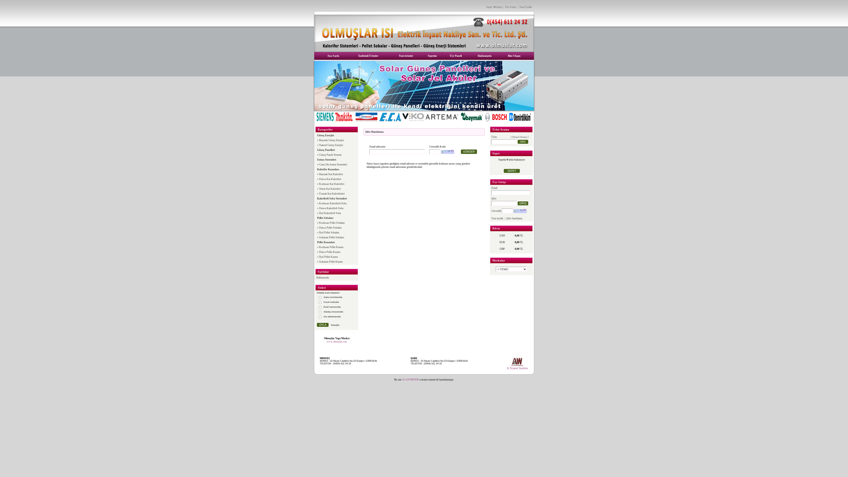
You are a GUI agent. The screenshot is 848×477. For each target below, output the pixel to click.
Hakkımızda (485, 55)
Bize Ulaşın (514, 55)
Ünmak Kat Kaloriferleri (332, 193)
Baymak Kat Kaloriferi (331, 174)
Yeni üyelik (497, 218)
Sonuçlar (335, 325)
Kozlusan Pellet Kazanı (331, 247)
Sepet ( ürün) (494, 7)
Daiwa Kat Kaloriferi (330, 179)
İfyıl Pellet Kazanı (328, 256)
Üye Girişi (510, 7)
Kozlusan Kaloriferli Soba (332, 203)
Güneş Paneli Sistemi (330, 154)
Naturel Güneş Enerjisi (331, 145)
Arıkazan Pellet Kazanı (331, 261)
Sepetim (432, 55)
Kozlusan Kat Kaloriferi (331, 184)
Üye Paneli (456, 55)
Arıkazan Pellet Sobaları (331, 237)
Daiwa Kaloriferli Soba (331, 208)
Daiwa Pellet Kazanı (329, 252)
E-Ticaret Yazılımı (517, 368)
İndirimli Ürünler (368, 55)
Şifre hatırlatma (514, 218)
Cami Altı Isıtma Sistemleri (333, 164)
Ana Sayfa (333, 55)
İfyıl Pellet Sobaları (329, 232)
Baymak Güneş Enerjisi (331, 140)
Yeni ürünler (406, 55)
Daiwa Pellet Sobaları (330, 227)
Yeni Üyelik (525, 7)
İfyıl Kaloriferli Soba (330, 213)
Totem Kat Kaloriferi (330, 188)
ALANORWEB (410, 379)
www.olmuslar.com (337, 341)
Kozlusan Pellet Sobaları (332, 222)
